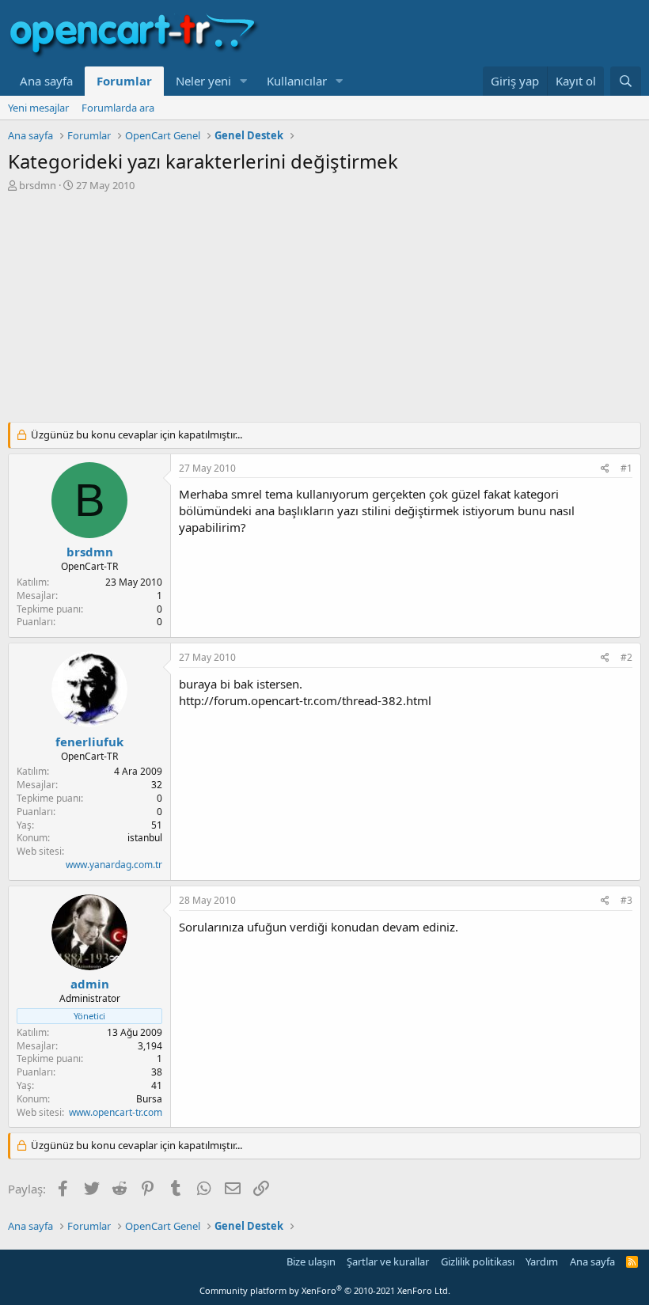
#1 (626, 468)
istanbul (144, 837)
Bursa (149, 1099)
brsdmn (37, 185)
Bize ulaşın (311, 1261)
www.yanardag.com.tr (114, 864)
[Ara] (625, 81)
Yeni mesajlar (38, 108)
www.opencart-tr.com (115, 1112)
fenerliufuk (89, 741)
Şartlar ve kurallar (388, 1261)
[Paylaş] (605, 469)
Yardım (542, 1261)
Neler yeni (203, 81)
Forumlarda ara (118, 108)
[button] (244, 81)
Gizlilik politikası (477, 1261)
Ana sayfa (46, 81)
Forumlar (124, 81)
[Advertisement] (324, 311)
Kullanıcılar (297, 81)
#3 (626, 900)
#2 (626, 657)
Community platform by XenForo (324, 1290)
